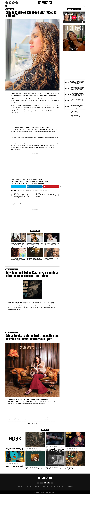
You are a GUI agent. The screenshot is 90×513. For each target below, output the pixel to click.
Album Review (40, 6)
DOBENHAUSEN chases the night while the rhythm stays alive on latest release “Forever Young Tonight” (77, 101)
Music (23, 6)
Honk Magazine (21, 204)
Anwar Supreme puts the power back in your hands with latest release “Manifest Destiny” (77, 88)
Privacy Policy (54, 486)
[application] (74, 17)
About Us (19, 486)
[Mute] (80, 22)
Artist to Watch (64, 6)
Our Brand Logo (27, 486)
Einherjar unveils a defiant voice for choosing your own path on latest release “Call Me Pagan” (77, 107)
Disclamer (45, 486)
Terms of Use (37, 486)
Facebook (41, 183)
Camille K (22, 190)
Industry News (30, 6)
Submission (62, 486)
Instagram (34, 183)
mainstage (46, 190)
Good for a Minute (37, 181)
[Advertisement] (35, 163)
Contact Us (70, 486)
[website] (40, 179)
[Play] (65, 22)
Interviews (48, 6)
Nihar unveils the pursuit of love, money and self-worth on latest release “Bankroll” (77, 94)
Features (55, 6)
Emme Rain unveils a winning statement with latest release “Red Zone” (77, 82)
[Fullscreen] (82, 22)
